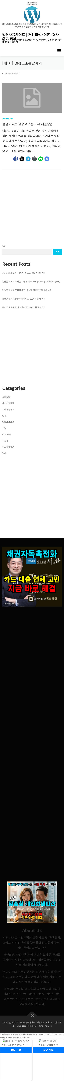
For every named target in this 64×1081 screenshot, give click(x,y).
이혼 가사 (6, 434)
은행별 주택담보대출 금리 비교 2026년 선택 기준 (23, 298)
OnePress (21, 1025)
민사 (4, 415)
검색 (4, 246)
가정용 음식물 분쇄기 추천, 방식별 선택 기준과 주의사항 (26, 290)
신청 (4, 428)
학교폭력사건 (8, 446)
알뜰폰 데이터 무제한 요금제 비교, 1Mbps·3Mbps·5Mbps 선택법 (31, 281)
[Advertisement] (32, 207)
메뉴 (58, 50)
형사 (4, 453)
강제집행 (6, 396)
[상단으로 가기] (32, 1015)
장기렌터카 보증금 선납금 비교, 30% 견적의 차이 (24, 272)
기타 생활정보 (7, 118)
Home (4, 73)
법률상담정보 (8, 421)
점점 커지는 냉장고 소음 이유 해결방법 (27, 123)
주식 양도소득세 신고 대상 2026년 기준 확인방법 (23, 307)
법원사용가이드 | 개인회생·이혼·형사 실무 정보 (30, 36)
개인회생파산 (8, 403)
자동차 (5, 440)
